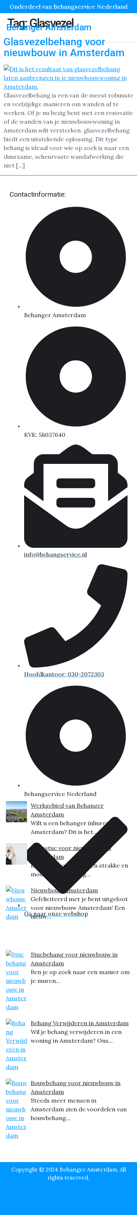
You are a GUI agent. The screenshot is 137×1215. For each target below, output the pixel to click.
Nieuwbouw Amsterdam (64, 890)
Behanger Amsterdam (48, 27)
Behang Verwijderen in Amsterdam (80, 1023)
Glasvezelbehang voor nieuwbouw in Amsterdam (64, 47)
